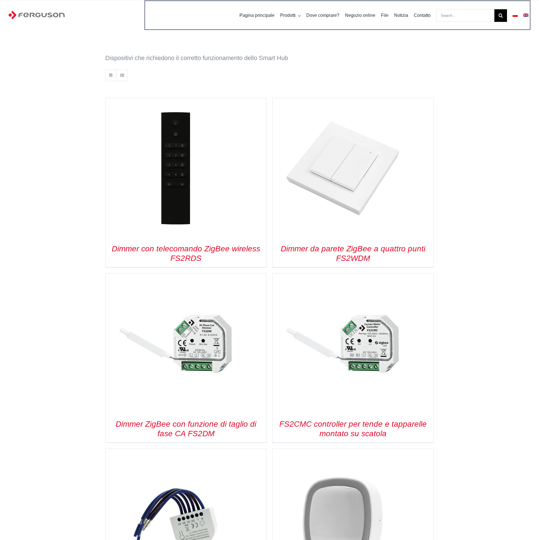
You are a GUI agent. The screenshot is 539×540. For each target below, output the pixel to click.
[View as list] (122, 75)
